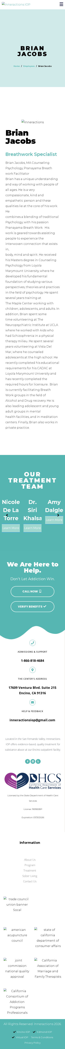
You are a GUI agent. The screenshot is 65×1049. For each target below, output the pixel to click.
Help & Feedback (32, 711)
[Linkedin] (33, 761)
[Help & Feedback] (32, 702)
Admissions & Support (32, 651)
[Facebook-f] (27, 761)
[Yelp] (38, 761)
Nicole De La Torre (11, 510)
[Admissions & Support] (32, 643)
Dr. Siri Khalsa (32, 510)
